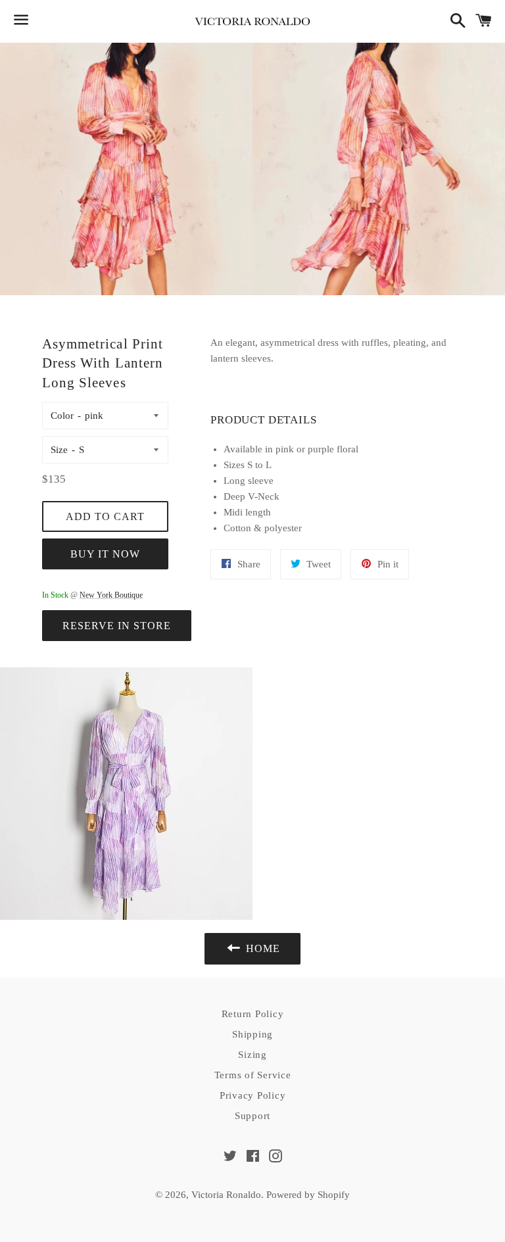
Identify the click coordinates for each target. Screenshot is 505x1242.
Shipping (252, 1034)
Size (59, 449)
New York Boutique (111, 595)
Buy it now (105, 554)
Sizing (252, 1054)
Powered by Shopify (308, 1194)
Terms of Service (252, 1075)
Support (252, 1116)
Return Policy (253, 1014)
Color (62, 415)
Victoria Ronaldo (226, 1194)
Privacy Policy (253, 1095)
